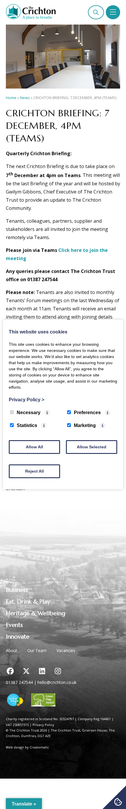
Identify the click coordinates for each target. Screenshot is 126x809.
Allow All (34, 447)
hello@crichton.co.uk (57, 682)
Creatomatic (39, 747)
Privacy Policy (43, 724)
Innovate (17, 636)
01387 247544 (19, 682)
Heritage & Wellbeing (35, 613)
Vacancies (66, 650)
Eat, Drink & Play (28, 601)
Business (17, 590)
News (25, 97)
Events (14, 625)
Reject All (34, 471)
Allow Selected (91, 447)
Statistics (27, 425)
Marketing (85, 425)
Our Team (37, 650)
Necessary (28, 412)
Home (11, 97)
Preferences (87, 412)
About (11, 650)
